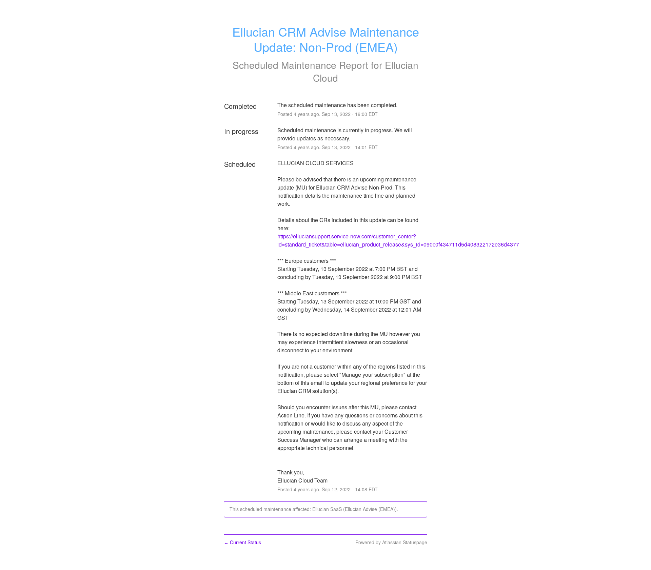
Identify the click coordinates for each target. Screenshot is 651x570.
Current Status (242, 542)
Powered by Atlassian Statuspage (391, 542)
